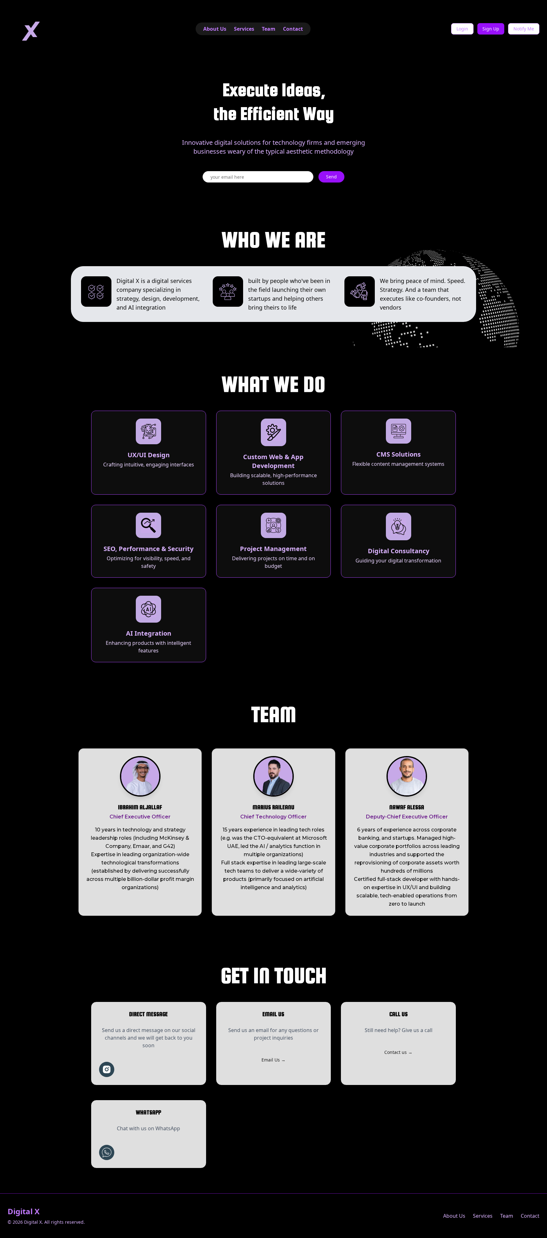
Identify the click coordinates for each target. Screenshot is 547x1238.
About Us (214, 28)
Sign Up (490, 29)
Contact (293, 28)
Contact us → (398, 1052)
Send (331, 177)
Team (268, 28)
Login (462, 29)
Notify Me (523, 29)
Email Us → (273, 1060)
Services (244, 28)
